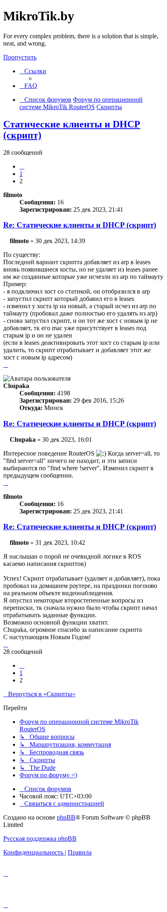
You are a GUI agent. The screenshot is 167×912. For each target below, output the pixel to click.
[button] (21, 166)
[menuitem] (28, 85)
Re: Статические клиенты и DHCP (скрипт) (79, 225)
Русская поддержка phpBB (40, 838)
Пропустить (19, 57)
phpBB (66, 817)
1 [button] (21, 173)
